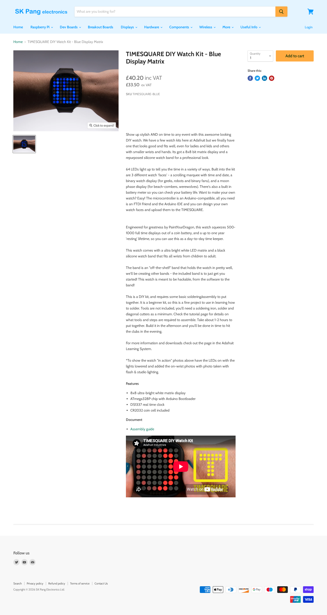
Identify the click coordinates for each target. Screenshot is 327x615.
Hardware (152, 27)
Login (309, 27)
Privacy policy (35, 583)
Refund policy (56, 583)
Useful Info (249, 27)
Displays (128, 27)
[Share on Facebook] (250, 78)
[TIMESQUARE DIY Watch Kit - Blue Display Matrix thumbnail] (24, 144)
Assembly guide (142, 429)
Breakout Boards (100, 27)
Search (17, 583)
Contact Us (101, 583)
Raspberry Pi (40, 27)
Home (18, 27)
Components (179, 27)
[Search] (281, 11)
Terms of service (80, 583)
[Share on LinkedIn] (264, 78)
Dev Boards (69, 27)
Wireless (206, 27)
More (226, 27)
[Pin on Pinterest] (271, 78)
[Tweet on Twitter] (257, 78)
